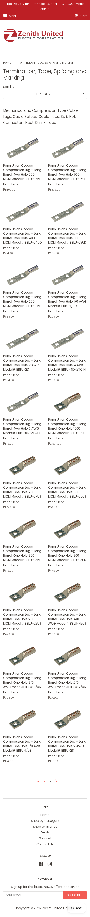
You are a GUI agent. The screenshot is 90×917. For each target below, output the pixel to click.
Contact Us (45, 844)
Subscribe (75, 895)
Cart (83, 16)
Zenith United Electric (58, 908)
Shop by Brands (45, 826)
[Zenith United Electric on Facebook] (40, 865)
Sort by (8, 87)
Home (7, 62)
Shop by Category (45, 821)
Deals (45, 832)
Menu (12, 16)
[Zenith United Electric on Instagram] (49, 865)
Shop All (45, 838)
